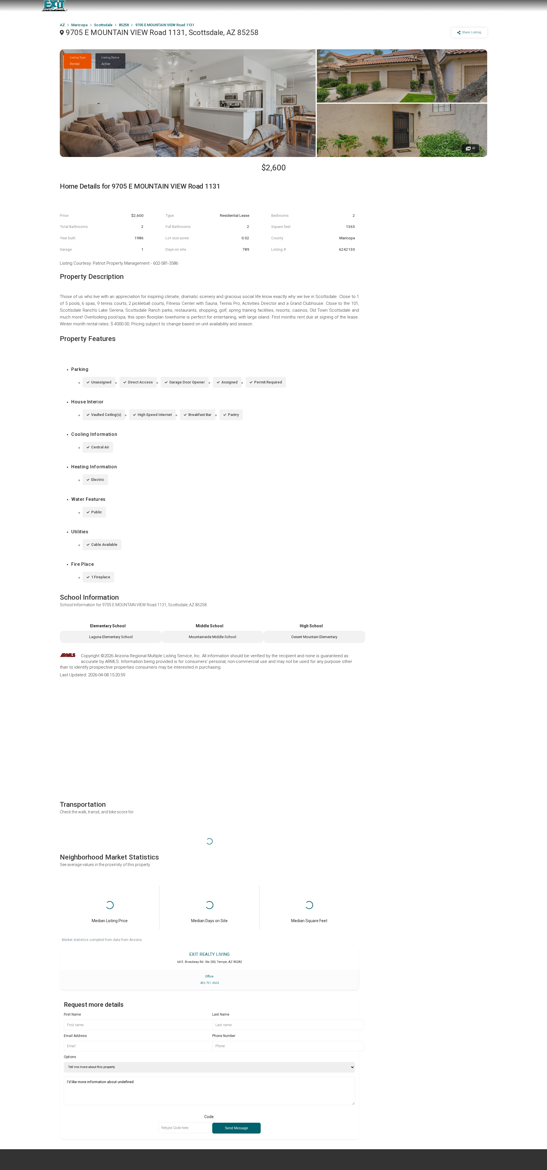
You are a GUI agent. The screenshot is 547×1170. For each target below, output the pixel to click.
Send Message (236, 1128)
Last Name (220, 1014)
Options (70, 1057)
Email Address (75, 1036)
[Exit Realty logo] (54, 5)
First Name (72, 1014)
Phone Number (223, 1036)
